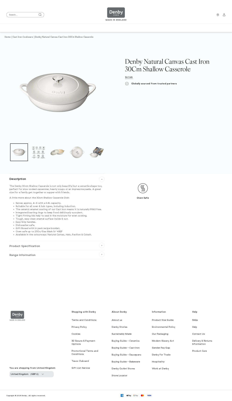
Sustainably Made (121, 334)
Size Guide (129, 77)
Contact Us (198, 334)
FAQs (195, 320)
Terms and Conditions (84, 320)
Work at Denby (160, 368)
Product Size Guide (162, 320)
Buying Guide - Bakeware (126, 361)
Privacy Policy (79, 327)
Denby (24, 396)
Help (194, 327)
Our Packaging (160, 334)
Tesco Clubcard (80, 361)
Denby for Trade (161, 354)
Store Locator (119, 375)
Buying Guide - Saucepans (126, 354)
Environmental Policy (163, 327)
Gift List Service (81, 368)
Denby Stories (119, 327)
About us (117, 320)
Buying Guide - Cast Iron (126, 347)
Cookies (76, 334)
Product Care (199, 351)
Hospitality (158, 361)
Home (8, 37)
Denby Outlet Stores (123, 368)
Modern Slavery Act (163, 341)
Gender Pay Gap (161, 347)
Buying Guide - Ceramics (126, 341)
